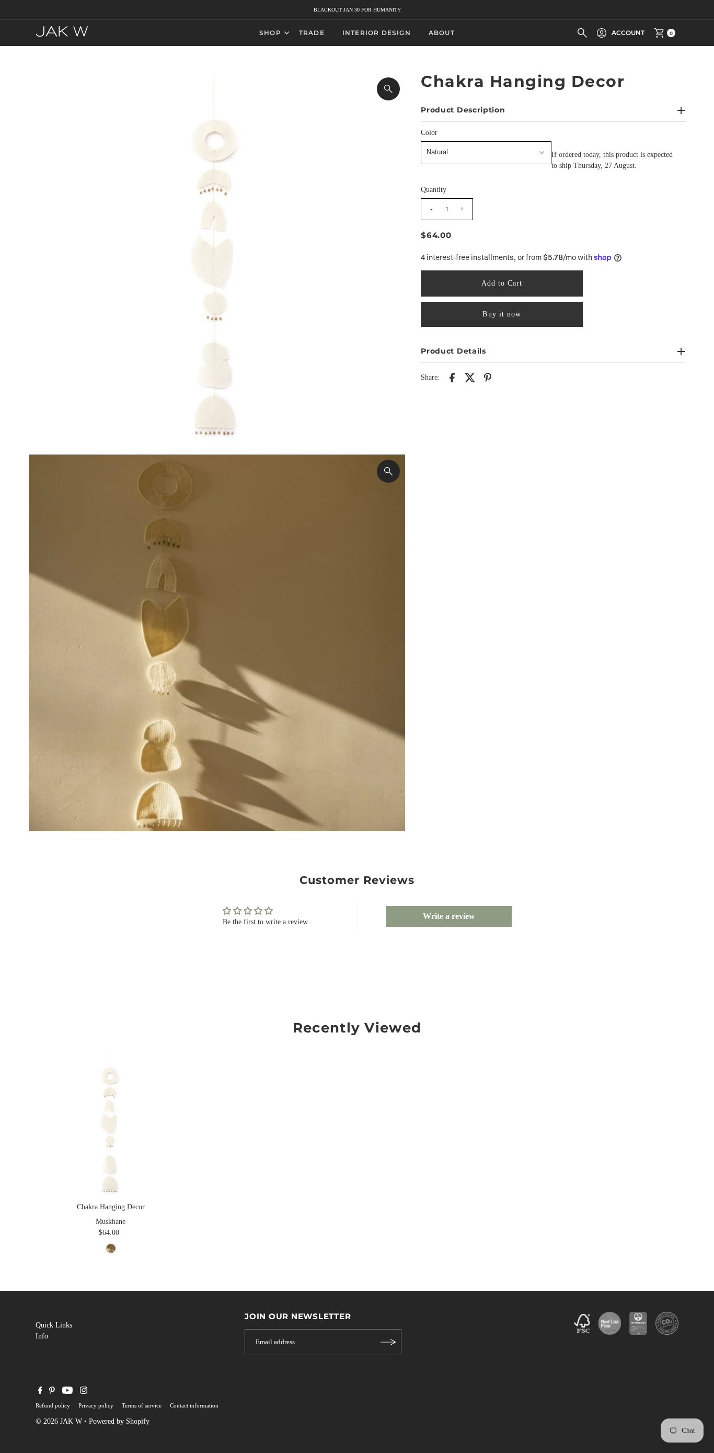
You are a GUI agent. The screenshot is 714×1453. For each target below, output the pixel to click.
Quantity (433, 190)
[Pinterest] (52, 1392)
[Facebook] (40, 1392)
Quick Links (54, 1325)
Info (42, 1336)
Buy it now (501, 314)
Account (628, 33)
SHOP (270, 33)
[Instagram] (83, 1392)
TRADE (312, 33)
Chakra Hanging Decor (111, 1207)
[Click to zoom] (388, 88)
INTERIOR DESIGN (376, 33)
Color (429, 133)
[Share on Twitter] (470, 377)
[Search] (582, 33)
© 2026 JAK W (59, 1421)
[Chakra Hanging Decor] (111, 1123)
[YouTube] (67, 1392)
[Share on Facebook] (452, 377)
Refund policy (53, 1405)
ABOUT (442, 33)
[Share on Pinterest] (488, 377)
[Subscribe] (388, 1342)
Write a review (449, 916)
